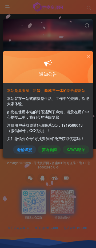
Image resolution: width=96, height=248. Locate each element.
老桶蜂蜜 (24, 149)
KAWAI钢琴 (76, 149)
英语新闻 (49, 149)
